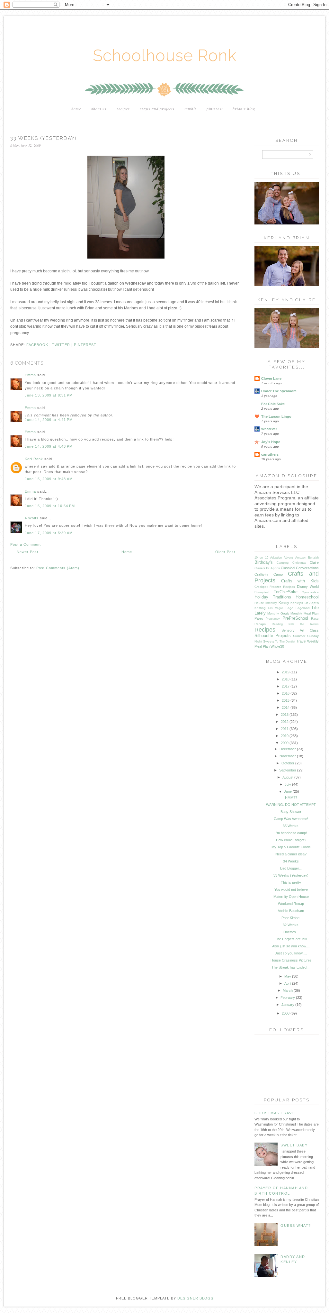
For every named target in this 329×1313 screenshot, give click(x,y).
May (287, 976)
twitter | (63, 345)
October (287, 763)
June (288, 791)
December (288, 749)
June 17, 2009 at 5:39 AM (49, 533)
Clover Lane (271, 378)
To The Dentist (285, 641)
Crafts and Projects (157, 108)
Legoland (303, 608)
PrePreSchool (295, 618)
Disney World (308, 586)
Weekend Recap (291, 904)
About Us (99, 108)
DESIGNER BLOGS (195, 1298)
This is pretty (291, 882)
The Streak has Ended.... (290, 967)
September (287, 770)
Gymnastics (310, 592)
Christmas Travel (275, 1113)
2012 (285, 722)
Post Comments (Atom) (57, 568)
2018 (285, 679)
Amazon (300, 557)
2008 (285, 1013)
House (259, 603)
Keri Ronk (34, 459)
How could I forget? (291, 840)
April (287, 983)
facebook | (39, 345)
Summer (299, 636)
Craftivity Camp (268, 574)
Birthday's (263, 562)
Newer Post (27, 552)
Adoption (276, 557)
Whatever (269, 429)
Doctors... (291, 932)
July (288, 784)
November (288, 756)
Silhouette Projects (272, 635)
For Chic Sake (273, 404)
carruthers (270, 454)
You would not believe (291, 889)
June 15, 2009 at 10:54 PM (50, 506)
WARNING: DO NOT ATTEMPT (291, 805)
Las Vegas (275, 608)
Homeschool (307, 597)
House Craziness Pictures (291, 960)
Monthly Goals (278, 613)
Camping (283, 562)
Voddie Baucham (291, 911)
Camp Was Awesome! (291, 819)
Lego (289, 608)
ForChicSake (285, 591)
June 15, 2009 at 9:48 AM (49, 479)
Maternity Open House (291, 896)
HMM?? (291, 797)
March (288, 990)
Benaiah (313, 557)
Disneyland (261, 592)
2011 (285, 729)
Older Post (225, 552)
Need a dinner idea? (291, 854)
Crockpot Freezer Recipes (274, 586)
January (287, 1005)
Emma (30, 375)
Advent (288, 557)
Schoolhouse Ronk (164, 55)
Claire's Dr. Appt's (267, 568)
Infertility (271, 603)
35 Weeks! (291, 826)
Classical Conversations (300, 568)
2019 (285, 672)
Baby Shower (290, 812)
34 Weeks (291, 861)
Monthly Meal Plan (304, 613)
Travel (301, 641)
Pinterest (215, 108)
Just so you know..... (291, 953)
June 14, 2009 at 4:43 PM (49, 446)
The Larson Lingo (276, 416)
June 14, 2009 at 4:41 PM (49, 420)
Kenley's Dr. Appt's (304, 603)
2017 (285, 686)
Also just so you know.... (291, 946)
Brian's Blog (244, 108)
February (287, 997)
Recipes (123, 108)
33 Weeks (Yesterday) (290, 875)
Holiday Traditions (272, 597)
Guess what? (295, 1225)
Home (76, 108)
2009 (285, 743)
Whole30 (277, 646)
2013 (285, 714)
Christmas (299, 562)
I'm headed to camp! (291, 833)
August (287, 777)
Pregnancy (273, 618)
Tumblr (190, 108)
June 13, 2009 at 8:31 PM (49, 395)
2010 (285, 736)
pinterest (85, 345)
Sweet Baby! (294, 1145)
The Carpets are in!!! (291, 939)
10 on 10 (261, 557)
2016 (285, 693)
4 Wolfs (32, 518)
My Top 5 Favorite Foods (291, 847)
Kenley (284, 603)
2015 (285, 700)
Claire (314, 562)
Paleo (258, 618)
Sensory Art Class (300, 630)
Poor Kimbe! (290, 918)
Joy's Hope (270, 442)
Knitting (260, 608)
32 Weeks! (291, 925)
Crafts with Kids (300, 581)
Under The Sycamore (279, 391)
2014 (285, 707)
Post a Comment (25, 544)
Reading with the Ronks (295, 624)
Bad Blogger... (291, 868)
